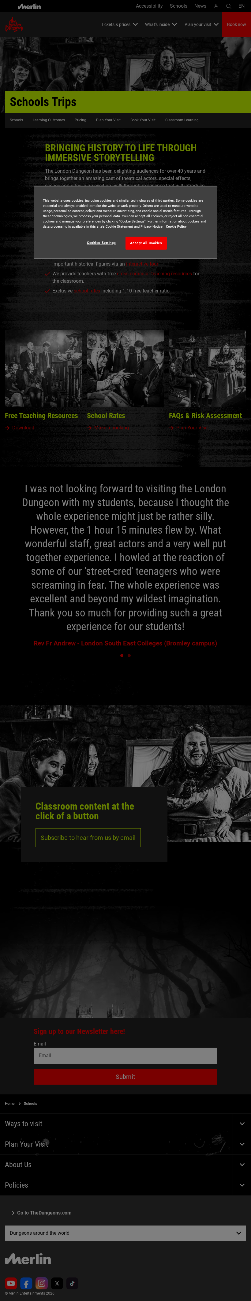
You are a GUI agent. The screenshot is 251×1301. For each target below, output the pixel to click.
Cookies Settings (101, 243)
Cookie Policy (176, 226)
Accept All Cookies (146, 243)
